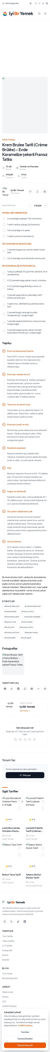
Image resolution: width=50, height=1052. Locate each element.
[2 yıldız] (20, 739)
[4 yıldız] (30, 739)
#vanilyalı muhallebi (32, 617)
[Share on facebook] (5, 688)
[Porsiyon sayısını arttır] (45, 205)
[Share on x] (11, 688)
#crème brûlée (10, 611)
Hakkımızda (7, 992)
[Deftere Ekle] (37, 192)
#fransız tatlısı (27, 611)
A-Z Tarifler (7, 945)
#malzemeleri (10, 638)
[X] (40, 3)
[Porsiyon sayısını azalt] (30, 205)
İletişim (5, 996)
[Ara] (39, 13)
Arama (5, 955)
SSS (4, 1001)
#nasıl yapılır (26, 638)
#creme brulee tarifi (33, 606)
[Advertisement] (25, 46)
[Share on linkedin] (18, 688)
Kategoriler (7, 950)
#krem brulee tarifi (11, 606)
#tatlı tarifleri (26, 622)
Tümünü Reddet (25, 1038)
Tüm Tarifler (7, 936)
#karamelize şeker (11, 617)
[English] (31, 3)
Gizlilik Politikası (9, 1006)
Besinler (5, 959)
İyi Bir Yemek (27, 706)
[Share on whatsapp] (25, 688)
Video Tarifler (8, 941)
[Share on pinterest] (31, 688)
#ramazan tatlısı (26, 627)
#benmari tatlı (10, 622)
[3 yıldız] (25, 739)
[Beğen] (19, 801)
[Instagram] (36, 3)
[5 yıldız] (34, 739)
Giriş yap (27, 775)
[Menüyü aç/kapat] (45, 13)
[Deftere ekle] (19, 807)
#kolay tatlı (9, 627)
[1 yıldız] (15, 739)
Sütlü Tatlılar (8, 139)
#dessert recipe (31, 632)
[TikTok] (43, 3)
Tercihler (25, 1032)
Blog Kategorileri (10, 978)
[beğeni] (30, 192)
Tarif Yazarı (24, 711)
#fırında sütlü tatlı (11, 632)
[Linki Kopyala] (38, 688)
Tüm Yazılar (7, 973)
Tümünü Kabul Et (25, 1045)
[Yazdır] (45, 192)
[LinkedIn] (47, 3)
